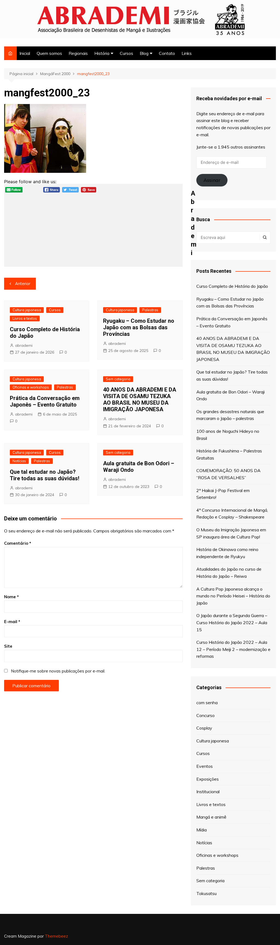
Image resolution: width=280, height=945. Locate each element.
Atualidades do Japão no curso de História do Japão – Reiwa (228, 572)
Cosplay (204, 728)
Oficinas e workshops (31, 387)
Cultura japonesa (27, 310)
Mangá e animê (211, 817)
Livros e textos (25, 318)
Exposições (207, 779)
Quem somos (49, 53)
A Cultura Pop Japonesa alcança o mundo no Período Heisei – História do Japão (233, 596)
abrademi (24, 345)
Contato (167, 53)
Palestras (150, 310)
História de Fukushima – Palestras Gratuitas (229, 454)
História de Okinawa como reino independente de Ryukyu (227, 553)
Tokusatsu (206, 893)
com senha (207, 702)
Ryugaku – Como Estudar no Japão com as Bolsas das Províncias (138, 327)
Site (8, 646)
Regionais (78, 53)
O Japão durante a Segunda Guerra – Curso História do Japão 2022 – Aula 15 (231, 622)
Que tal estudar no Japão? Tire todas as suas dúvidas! (44, 475)
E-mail (12, 621)
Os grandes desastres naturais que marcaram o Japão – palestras (230, 415)
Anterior (22, 283)
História (101, 53)
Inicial (24, 53)
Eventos (204, 766)
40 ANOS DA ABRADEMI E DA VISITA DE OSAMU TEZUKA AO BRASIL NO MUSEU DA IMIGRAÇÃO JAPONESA (139, 399)
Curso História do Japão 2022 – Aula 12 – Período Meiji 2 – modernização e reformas (233, 649)
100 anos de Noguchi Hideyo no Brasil (227, 434)
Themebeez (56, 936)
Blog (144, 53)
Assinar (211, 180)
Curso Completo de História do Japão (232, 286)
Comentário (17, 543)
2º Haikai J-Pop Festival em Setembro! (223, 494)
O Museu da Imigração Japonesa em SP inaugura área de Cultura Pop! (231, 533)
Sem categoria (118, 379)
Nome (11, 596)
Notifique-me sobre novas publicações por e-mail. (58, 671)
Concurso (205, 715)
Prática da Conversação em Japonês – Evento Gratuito (45, 401)
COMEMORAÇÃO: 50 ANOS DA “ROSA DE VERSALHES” (228, 474)
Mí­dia (201, 830)
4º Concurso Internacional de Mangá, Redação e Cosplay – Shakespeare (232, 513)
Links (187, 53)
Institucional (208, 791)
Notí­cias (19, 461)
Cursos (126, 53)
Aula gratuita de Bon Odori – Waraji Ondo (230, 395)
